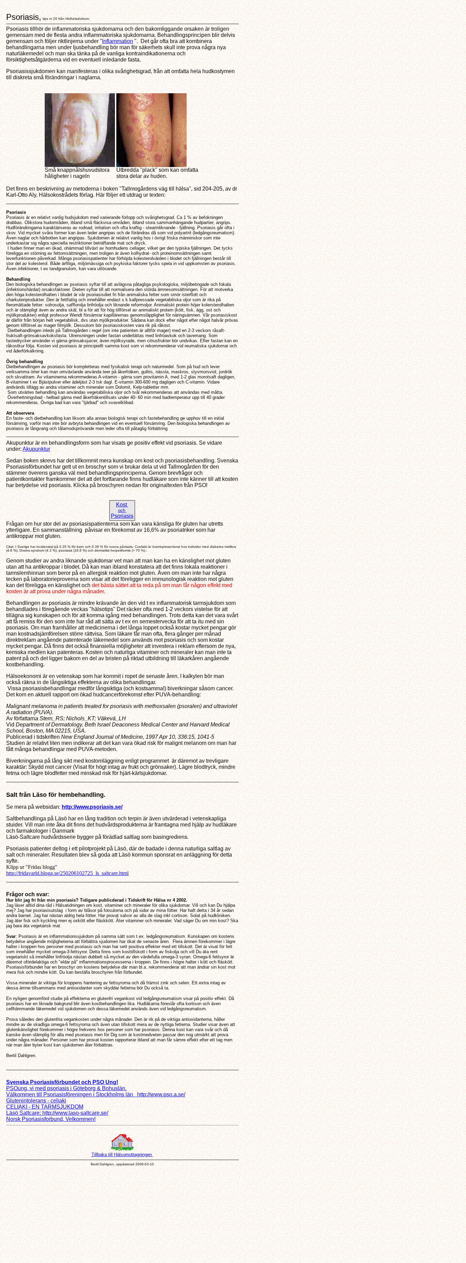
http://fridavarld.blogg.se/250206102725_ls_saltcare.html (67, 873)
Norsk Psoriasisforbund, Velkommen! (51, 1119)
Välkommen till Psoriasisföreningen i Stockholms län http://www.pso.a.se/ (95, 1094)
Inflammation (117, 41)
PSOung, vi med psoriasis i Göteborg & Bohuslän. (66, 1088)
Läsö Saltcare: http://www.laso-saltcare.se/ (57, 1113)
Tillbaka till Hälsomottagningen (122, 1154)
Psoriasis (122, 516)
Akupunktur (36, 449)
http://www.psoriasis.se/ (92, 807)
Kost (122, 505)
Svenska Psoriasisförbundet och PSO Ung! (62, 1082)
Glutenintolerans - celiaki (36, 1101)
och (122, 510)
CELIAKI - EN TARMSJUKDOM (44, 1107)
